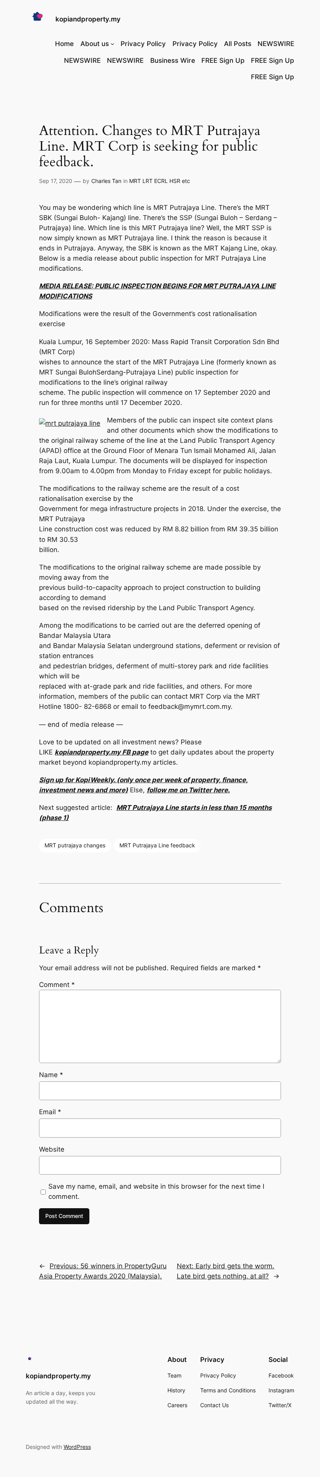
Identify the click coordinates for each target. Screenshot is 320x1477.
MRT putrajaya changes (74, 845)
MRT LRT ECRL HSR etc (159, 181)
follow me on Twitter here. (188, 790)
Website (51, 1149)
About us (94, 44)
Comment (57, 985)
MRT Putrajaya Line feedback (157, 845)
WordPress (77, 1446)
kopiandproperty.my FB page (101, 752)
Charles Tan (106, 181)
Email (50, 1112)
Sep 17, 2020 (55, 181)
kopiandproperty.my (88, 19)
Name (51, 1075)
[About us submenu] (112, 44)
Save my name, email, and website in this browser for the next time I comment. (156, 1191)
